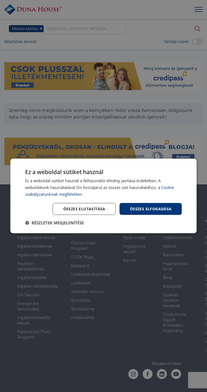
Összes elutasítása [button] (84, 208)
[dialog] (103, 196)
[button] (54, 222)
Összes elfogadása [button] (151, 208)
